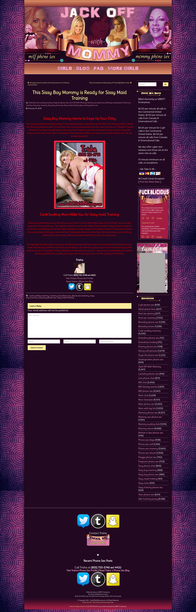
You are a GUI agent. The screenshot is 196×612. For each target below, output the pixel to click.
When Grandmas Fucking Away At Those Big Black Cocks (109, 83)
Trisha (31, 103)
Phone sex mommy (148, 448)
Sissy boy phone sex (55, 105)
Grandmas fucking (147, 342)
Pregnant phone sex (148, 461)
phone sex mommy (80, 295)
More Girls (123, 68)
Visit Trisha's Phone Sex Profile (79, 278)
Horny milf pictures (148, 350)
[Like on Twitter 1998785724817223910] (153, 237)
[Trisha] (79, 267)
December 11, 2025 (148, 204)
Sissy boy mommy (40, 105)
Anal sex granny (146, 313)
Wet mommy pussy (148, 498)
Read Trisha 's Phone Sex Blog (79, 281)
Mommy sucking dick (114, 103)
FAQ (99, 68)
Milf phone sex (145, 391)
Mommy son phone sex (96, 103)
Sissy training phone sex (88, 105)
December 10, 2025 (148, 223)
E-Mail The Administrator (77, 606)
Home (84, 602)
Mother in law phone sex (150, 432)
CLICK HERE (98, 543)
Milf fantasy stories (147, 386)
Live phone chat (146, 378)
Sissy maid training (71, 105)
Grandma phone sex (148, 337)
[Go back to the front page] (98, 34)
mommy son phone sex (60, 295)
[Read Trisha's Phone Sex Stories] (98, 554)
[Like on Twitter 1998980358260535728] (153, 218)
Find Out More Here (150, 181)
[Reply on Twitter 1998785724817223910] (143, 237)
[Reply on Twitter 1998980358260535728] (143, 218)
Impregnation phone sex (150, 359)
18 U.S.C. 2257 (91, 602)
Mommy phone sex (148, 412)
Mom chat (143, 395)
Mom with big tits (147, 408)
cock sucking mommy (39, 295)
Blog (83, 68)
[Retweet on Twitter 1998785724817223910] (148, 237)
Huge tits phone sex (60, 103)
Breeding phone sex (148, 322)
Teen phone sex (146, 494)
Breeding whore (146, 326)
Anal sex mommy (147, 317)
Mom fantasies (145, 399)
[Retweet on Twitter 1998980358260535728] (148, 218)
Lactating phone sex (148, 373)
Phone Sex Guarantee (103, 602)
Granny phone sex (147, 346)
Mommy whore (146, 428)
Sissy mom (143, 483)
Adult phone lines (147, 309)
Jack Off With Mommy (78, 103)
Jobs (112, 602)
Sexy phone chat (146, 465)
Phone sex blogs (146, 439)
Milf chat (142, 382)
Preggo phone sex (147, 457)
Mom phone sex (146, 404)
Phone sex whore (147, 452)
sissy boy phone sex (47, 297)
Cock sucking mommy (44, 103)
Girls (64, 68)
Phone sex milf (145, 444)
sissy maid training (65, 297)
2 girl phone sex (146, 304)
